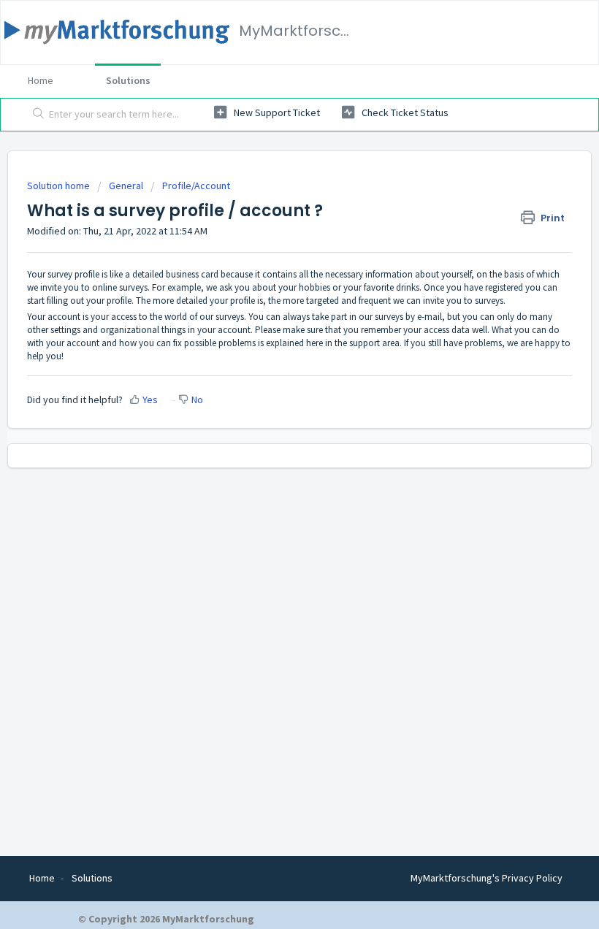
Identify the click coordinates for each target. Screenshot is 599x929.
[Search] (35, 114)
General (126, 185)
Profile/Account (196, 185)
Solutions (128, 80)
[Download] (272, 457)
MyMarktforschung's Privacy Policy (486, 877)
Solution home (59, 185)
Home (40, 80)
